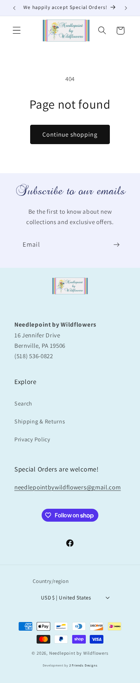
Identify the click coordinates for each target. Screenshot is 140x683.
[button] (17, 31)
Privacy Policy (32, 439)
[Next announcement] (126, 8)
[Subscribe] (116, 245)
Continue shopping (70, 134)
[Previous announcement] (14, 8)
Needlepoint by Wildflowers (78, 653)
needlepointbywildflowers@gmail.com (67, 487)
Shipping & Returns (39, 421)
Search (23, 403)
